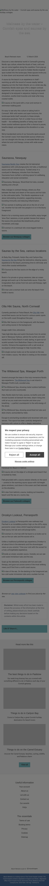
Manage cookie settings (24, 461)
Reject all (14, 454)
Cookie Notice (24, 448)
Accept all (35, 454)
